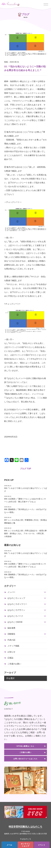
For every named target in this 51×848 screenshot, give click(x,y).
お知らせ (11, 651)
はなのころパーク (15, 616)
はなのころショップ (16, 598)
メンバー (11, 592)
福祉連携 (11, 627)
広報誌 (10, 657)
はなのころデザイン (16, 610)
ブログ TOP (25, 468)
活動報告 (11, 634)
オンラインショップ (25, 844)
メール (9, 844)
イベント (41, 844)
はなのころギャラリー (17, 604)
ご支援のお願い (14, 663)
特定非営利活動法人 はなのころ (25, 826)
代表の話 (11, 639)
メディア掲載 (13, 645)
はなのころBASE (14, 622)
